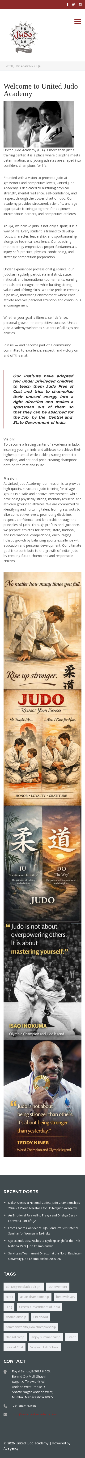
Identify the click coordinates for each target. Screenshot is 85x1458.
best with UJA (65, 1297)
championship (16, 1317)
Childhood (40, 1317)
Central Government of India (39, 1307)
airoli (9, 1297)
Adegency (11, 1448)
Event (72, 1337)
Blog (9, 1307)
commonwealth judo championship (31, 1327)
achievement (57, 1286)
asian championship (34, 1297)
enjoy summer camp (45, 1337)
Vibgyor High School (44, 1347)
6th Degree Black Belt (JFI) (23, 1286)
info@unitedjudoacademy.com (35, 1414)
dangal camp (15, 1337)
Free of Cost (14, 1347)
